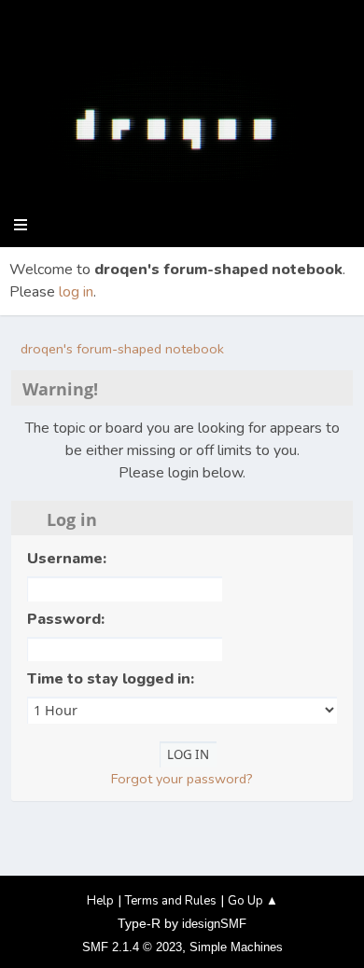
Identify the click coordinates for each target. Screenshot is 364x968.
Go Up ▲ (253, 900)
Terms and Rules (171, 900)
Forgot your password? (182, 778)
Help (100, 900)
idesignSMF (214, 924)
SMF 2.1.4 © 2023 (132, 947)
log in (76, 292)
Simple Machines (236, 947)
